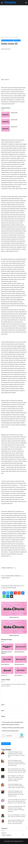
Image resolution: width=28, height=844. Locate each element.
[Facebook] (4, 593)
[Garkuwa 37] (5, 129)
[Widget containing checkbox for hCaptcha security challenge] (13, 736)
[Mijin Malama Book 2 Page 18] (7, 646)
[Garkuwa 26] (5, 115)
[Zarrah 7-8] (7, 670)
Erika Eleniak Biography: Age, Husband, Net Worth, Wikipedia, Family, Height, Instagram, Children (16, 786)
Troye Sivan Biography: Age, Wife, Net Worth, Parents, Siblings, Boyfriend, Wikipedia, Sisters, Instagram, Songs (17, 801)
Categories (3, 832)
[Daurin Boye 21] (21, 670)
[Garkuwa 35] (5, 122)
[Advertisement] (14, 21)
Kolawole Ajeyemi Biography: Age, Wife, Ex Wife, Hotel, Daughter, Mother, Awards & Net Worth (16, 821)
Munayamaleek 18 (19, 664)
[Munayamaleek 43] (21, 646)
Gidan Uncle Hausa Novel (12, 37)
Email (3, 710)
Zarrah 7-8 (4, 675)
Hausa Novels (17, 40)
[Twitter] (7, 593)
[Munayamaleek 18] (21, 659)
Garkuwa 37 (14, 126)
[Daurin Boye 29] (7, 659)
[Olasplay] (10, 2)
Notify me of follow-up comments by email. (13, 727)
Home (3, 37)
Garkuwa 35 (14, 119)
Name (3, 704)
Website (3, 716)
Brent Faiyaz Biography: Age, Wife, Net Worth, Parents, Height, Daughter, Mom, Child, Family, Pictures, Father (17, 770)
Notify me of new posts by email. (10, 730)
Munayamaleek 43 (19, 651)
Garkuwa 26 (14, 112)
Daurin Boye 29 (5, 664)
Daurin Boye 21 (19, 675)
